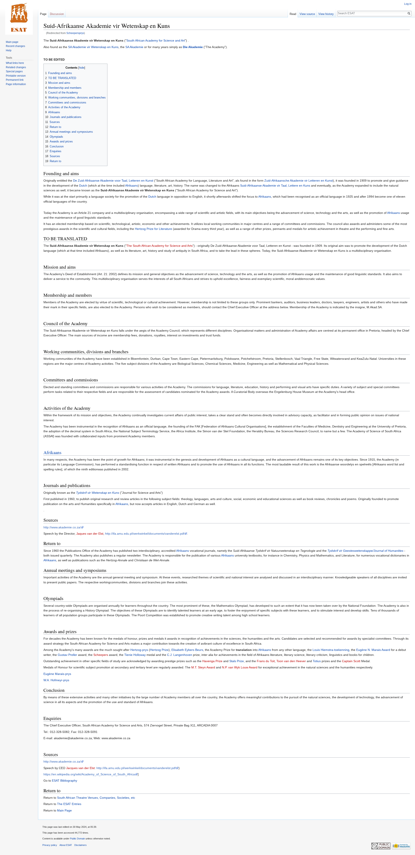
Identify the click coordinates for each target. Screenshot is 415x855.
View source (307, 14)
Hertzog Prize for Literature (153, 229)
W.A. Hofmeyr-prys (56, 680)
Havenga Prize (212, 661)
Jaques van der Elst (89, 533)
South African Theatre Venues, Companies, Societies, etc (96, 797)
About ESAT (65, 845)
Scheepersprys (75, 33)
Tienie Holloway (135, 655)
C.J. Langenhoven (179, 655)
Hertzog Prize (159, 650)
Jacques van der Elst (80, 768)
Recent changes (15, 46)
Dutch (83, 185)
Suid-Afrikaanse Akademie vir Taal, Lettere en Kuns (275, 185)
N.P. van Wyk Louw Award (239, 667)
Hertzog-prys (139, 650)
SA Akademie (134, 47)
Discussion (57, 14)
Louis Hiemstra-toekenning (331, 650)
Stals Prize (236, 661)
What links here (15, 63)
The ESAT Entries (69, 804)
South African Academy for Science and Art (155, 40)
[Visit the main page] (19, 17)
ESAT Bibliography (64, 780)
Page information (16, 84)
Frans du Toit (266, 661)
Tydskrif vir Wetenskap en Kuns (97, 492)
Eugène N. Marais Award (373, 650)
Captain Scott (351, 661)
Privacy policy (49, 845)
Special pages (14, 71)
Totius (317, 661)
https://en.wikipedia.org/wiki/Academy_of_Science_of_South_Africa (89, 774)
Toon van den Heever (291, 661)
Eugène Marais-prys (57, 674)
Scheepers (100, 655)
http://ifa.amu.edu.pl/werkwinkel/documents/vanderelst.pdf (144, 533)
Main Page (64, 810)
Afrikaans (131, 185)
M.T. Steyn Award (203, 667)
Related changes (16, 67)
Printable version (16, 75)
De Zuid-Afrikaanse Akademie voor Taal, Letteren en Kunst (113, 180)
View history (326, 14)
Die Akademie (193, 47)
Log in (408, 3)
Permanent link (15, 79)
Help (8, 50)
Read (293, 14)
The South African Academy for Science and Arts (159, 245)
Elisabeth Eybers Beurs (187, 650)
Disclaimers (80, 845)
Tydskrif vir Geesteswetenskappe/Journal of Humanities (365, 550)
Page (43, 14)
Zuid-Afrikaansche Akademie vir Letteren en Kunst (298, 180)
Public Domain (77, 838)
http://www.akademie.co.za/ (62, 527)
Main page (12, 42)
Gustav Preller (67, 655)
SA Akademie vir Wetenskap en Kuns (93, 47)
